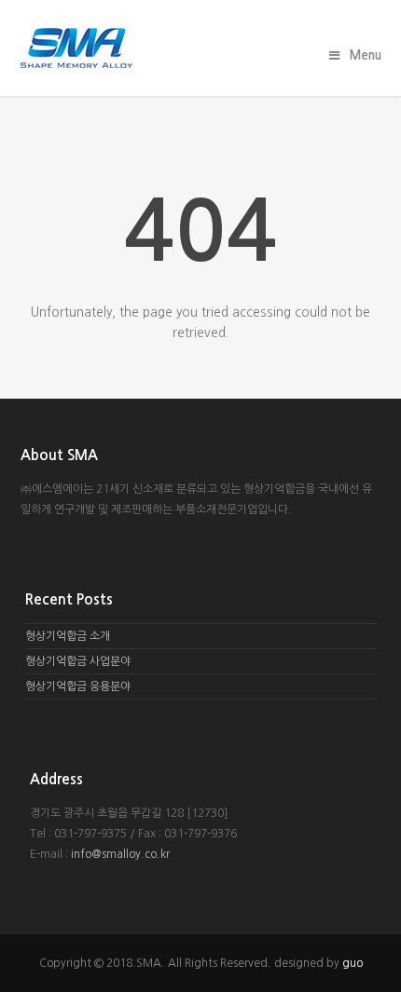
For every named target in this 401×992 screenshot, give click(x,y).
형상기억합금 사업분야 (78, 661)
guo (352, 963)
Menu (365, 55)
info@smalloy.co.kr (120, 854)
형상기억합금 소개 (67, 636)
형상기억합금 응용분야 (78, 686)
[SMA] (201, 48)
